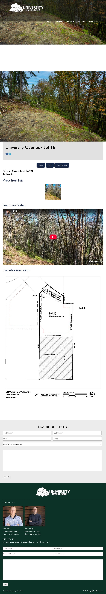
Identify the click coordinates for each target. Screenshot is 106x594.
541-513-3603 (13, 534)
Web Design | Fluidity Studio (93, 591)
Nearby (70, 22)
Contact (93, 22)
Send (5, 584)
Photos (41, 165)
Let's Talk (7, 477)
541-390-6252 (35, 534)
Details (81, 22)
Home (48, 22)
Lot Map (59, 22)
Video (50, 165)
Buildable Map (62, 165)
